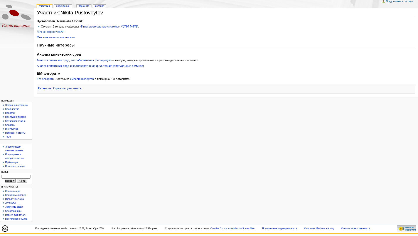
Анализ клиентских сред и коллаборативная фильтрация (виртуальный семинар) (90, 65)
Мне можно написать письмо (56, 37)
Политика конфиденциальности (279, 228)
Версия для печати (15, 215)
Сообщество (12, 109)
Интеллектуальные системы (100, 26)
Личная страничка (49, 31)
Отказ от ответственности (355, 228)
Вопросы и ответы (15, 132)
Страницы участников (67, 88)
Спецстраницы (13, 211)
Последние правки (15, 116)
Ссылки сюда (12, 191)
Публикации (11, 162)
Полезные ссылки (15, 166)
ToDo (8, 136)
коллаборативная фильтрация (91, 60)
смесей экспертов (82, 79)
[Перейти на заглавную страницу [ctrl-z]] (17, 17)
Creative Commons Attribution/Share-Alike (232, 228)
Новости (10, 113)
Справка (10, 125)
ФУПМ (125, 26)
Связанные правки (15, 195)
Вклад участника (14, 199)
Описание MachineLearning (319, 228)
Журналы (10, 203)
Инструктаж (11, 128)
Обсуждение (62, 6)
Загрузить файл (14, 206)
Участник (44, 6)
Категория (44, 88)
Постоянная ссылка (16, 218)
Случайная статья (15, 121)
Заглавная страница (16, 105)
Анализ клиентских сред (53, 60)
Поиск (4, 172)
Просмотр (84, 6)
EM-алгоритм (45, 79)
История (99, 6)
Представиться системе (399, 1)
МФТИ (134, 26)
